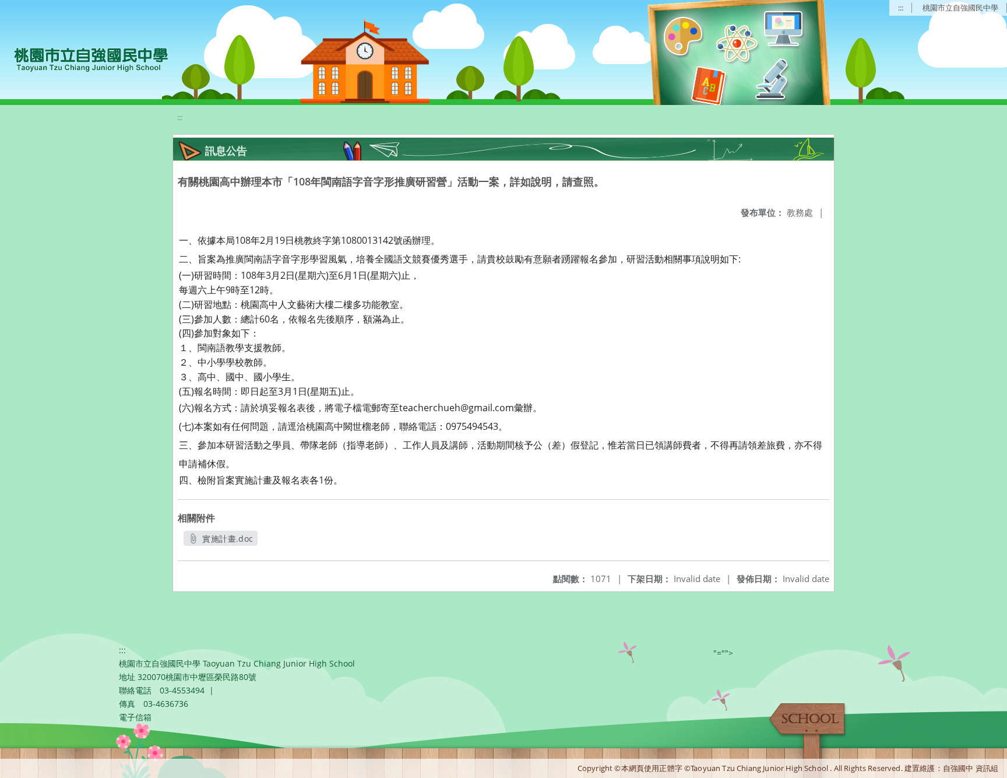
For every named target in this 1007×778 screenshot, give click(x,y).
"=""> (723, 652)
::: (900, 7)
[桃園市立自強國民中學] (85, 58)
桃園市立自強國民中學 (960, 7)
